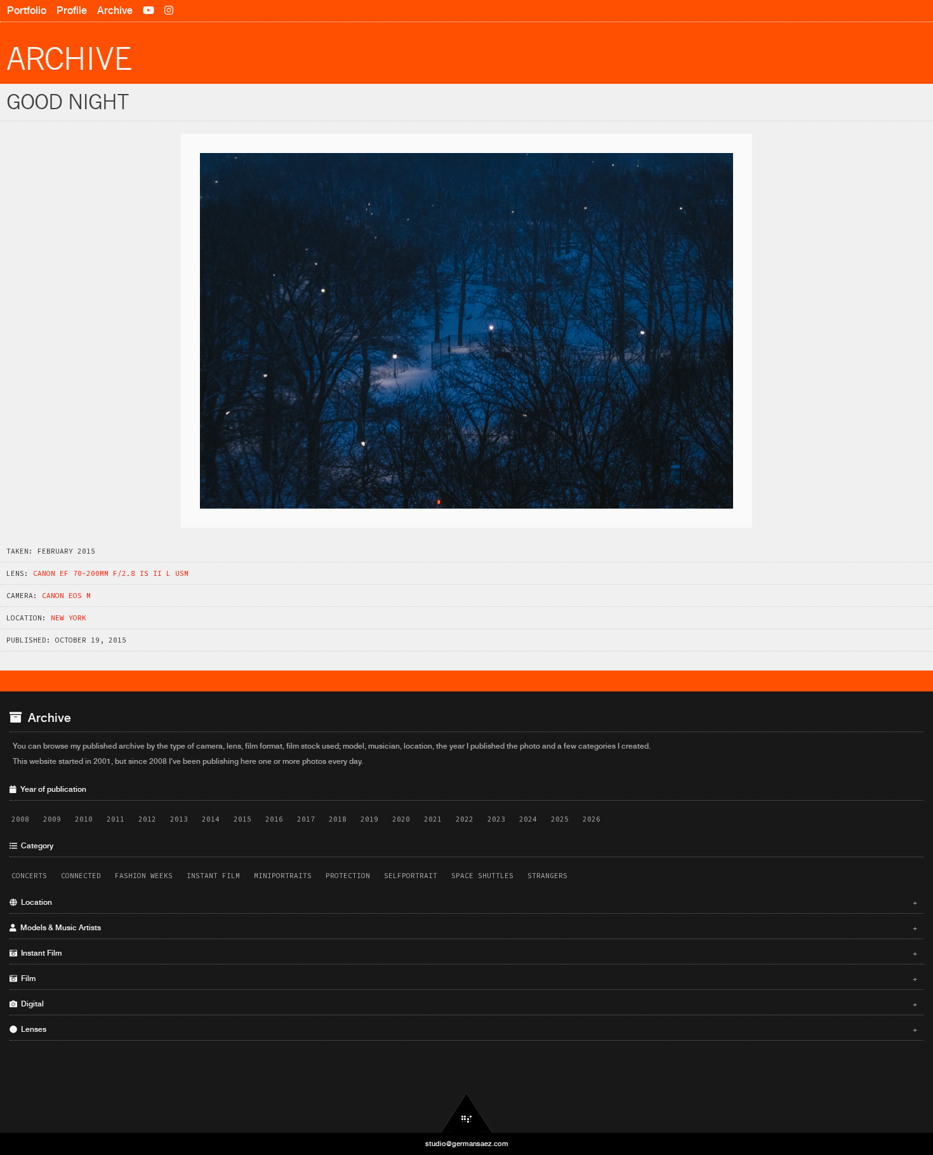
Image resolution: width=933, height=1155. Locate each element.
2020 (401, 819)
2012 (147, 819)
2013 (179, 819)
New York (68, 617)
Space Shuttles (482, 875)
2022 (464, 819)
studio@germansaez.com (466, 1143)
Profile (71, 10)
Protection (348, 875)
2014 (211, 819)
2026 (591, 819)
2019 (369, 819)
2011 (115, 819)
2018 (338, 819)
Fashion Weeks (144, 875)
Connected (81, 875)
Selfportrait (410, 875)
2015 (242, 819)
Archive (115, 10)
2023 (496, 819)
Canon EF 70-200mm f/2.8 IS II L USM (111, 573)
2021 (433, 819)
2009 (52, 819)
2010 (84, 819)
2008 (20, 819)
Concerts (29, 875)
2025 (560, 819)
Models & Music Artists (467, 927)
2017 (306, 819)
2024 (528, 819)
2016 (274, 819)
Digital (467, 1003)
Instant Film (213, 875)
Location (467, 902)
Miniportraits (283, 875)
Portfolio (26, 10)
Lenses (467, 1029)
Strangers (547, 875)
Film (467, 978)
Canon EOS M (66, 595)
